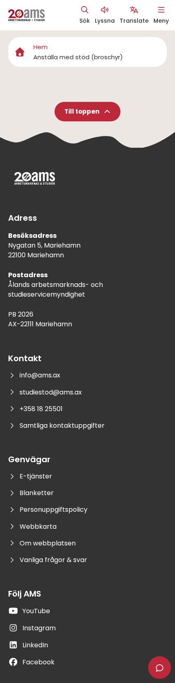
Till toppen (81, 111)
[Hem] (20, 52)
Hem (40, 47)
